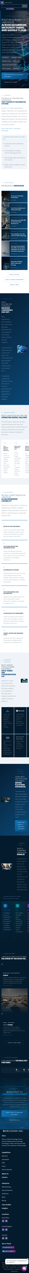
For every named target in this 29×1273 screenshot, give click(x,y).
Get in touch (10, 8)
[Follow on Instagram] (6, 1221)
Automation (5, 1159)
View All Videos (14, 284)
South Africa (5, 1218)
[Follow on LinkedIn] (3, 1221)
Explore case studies (10, 82)
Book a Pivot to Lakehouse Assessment (14, 1113)
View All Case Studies (14, 1042)
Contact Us (8, 1247)
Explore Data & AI (14, 1120)
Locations (5, 1214)
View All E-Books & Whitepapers (14, 279)
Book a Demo (8, 1251)
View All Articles (14, 274)
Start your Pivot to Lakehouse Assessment (13, 75)
